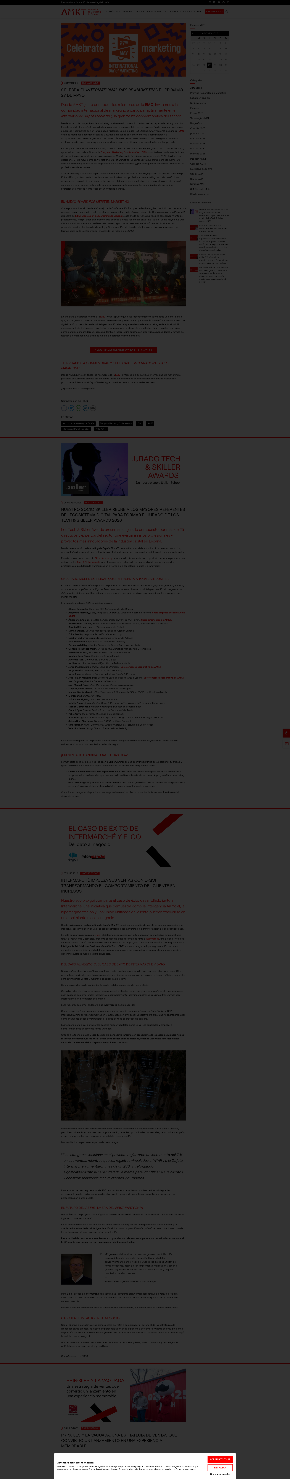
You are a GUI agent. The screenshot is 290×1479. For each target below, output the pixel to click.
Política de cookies (97, 1469)
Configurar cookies (220, 1474)
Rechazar (220, 1467)
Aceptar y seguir (220, 1459)
